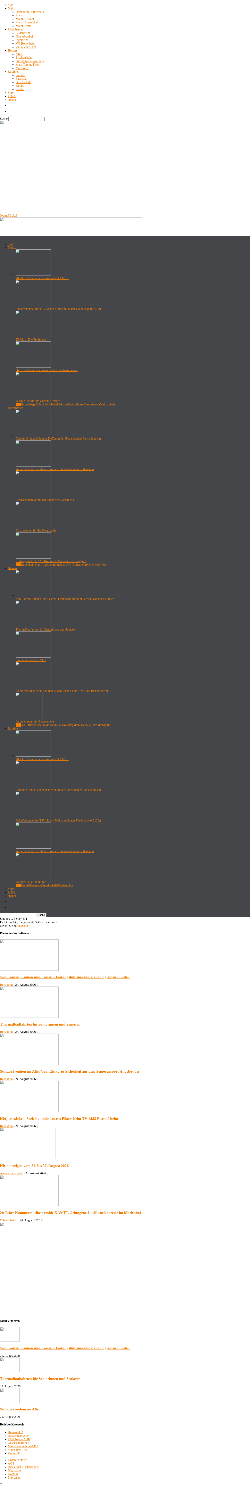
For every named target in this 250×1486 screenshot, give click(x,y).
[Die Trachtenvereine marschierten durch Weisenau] (33, 366)
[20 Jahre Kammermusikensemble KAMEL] (33, 274)
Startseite (23, 925)
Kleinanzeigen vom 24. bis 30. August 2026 (34, 1166)
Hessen (12, 50)
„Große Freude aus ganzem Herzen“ (38, 400)
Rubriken (13, 71)
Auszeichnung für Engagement (35, 721)
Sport (11, 92)
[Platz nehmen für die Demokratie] (33, 527)
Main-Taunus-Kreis (28, 64)
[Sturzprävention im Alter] (33, 656)
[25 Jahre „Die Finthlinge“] (33, 336)
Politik (12, 96)
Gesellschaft (23, 82)
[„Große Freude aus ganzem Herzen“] (33, 397)
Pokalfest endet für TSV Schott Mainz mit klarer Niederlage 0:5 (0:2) (58, 308)
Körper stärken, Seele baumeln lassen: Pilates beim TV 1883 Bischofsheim (62, 690)
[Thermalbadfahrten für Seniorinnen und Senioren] (33, 626)
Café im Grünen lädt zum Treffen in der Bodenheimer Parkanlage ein (58, 438)
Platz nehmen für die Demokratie (36, 530)
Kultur (20, 89)
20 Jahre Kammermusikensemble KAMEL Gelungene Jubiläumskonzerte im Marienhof (70, 1213)
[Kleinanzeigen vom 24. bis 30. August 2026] (27, 1158)
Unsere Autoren (17, 1460)
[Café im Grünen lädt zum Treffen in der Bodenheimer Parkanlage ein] (33, 435)
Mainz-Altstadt (25, 19)
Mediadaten (15, 1470)
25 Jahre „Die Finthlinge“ (31, 339)
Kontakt (13, 1474)
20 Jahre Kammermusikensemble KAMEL (42, 278)
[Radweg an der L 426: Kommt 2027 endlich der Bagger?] (33, 557)
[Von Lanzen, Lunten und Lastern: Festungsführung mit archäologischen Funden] (33, 595)
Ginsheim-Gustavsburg (30, 61)
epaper (12, 99)
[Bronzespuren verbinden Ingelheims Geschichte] (33, 496)
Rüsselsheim (18, 1435)
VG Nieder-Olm (26, 47)
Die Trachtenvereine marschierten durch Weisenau (47, 370)
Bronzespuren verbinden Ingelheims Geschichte (45, 499)
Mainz (12, 8)
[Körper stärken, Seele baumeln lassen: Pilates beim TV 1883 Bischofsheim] (33, 687)
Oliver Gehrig (8, 1220)
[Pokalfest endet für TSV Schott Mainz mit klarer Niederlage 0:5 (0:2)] (33, 305)
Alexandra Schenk (11, 1173)
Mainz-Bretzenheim (28, 22)
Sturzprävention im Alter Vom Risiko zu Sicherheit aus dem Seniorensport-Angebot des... (71, 1071)
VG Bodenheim (25, 43)
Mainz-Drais (23, 26)
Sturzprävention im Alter (31, 660)
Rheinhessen (15, 29)
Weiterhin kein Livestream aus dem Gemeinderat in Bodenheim (55, 469)
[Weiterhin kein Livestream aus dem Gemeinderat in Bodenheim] (33, 465)
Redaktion (6, 984)
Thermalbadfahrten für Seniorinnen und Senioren (46, 629)
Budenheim (23, 33)
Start (10, 4)
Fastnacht (21, 78)
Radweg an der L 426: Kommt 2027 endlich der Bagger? (51, 561)
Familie (20, 75)
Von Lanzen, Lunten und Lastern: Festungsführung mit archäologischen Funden (65, 598)
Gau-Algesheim (25, 36)
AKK (19, 54)
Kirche (20, 85)
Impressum (14, 1477)
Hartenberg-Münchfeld (30, 11)
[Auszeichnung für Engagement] (29, 718)
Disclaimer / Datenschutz (23, 1467)
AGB (11, 1463)
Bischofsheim (24, 57)
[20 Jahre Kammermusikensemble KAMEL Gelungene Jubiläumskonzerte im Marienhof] (29, 1205)
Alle (18, 404)
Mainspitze (22, 68)
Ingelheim (22, 40)
